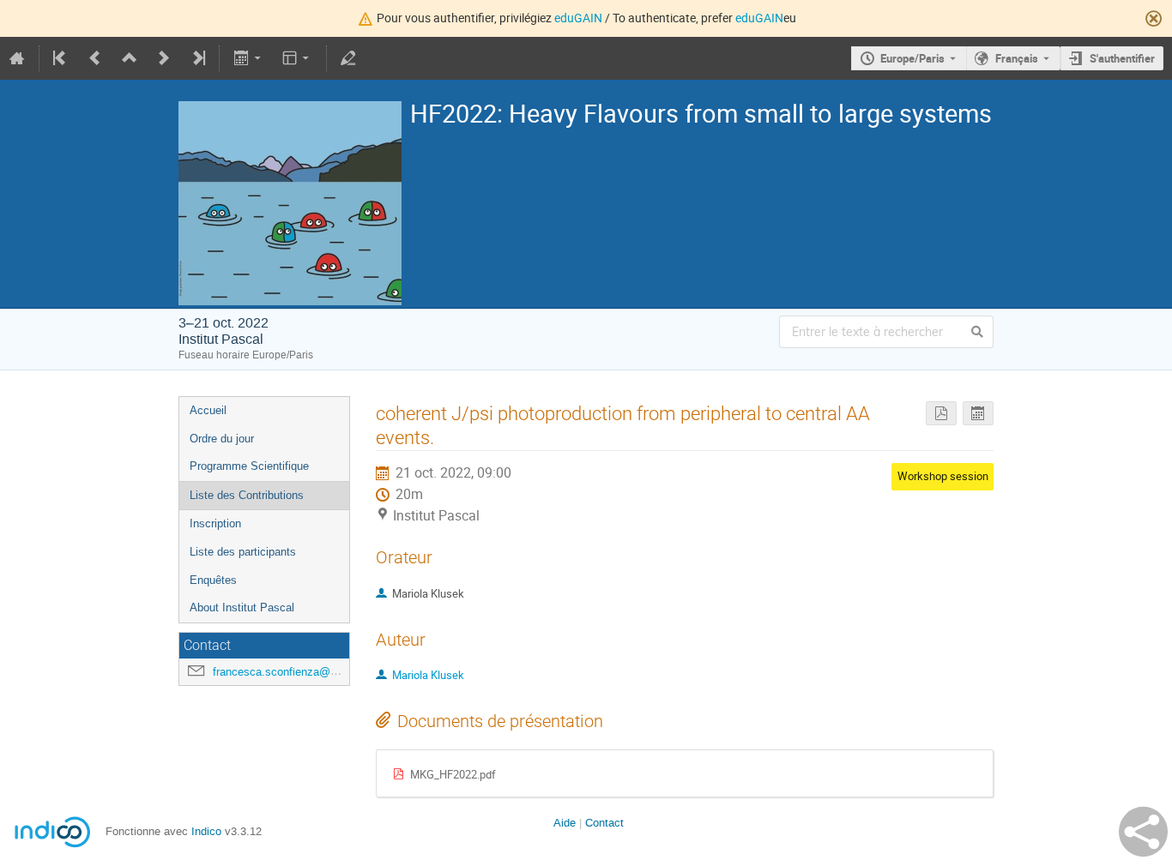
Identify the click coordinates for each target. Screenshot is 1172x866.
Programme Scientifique (249, 466)
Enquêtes (213, 580)
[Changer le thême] (297, 58)
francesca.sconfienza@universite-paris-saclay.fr (332, 672)
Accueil (208, 410)
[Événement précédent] (95, 58)
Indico (206, 831)
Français (1016, 58)
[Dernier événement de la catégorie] (197, 58)
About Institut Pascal (242, 607)
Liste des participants (243, 551)
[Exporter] (248, 58)
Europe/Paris (912, 58)
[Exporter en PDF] (941, 413)
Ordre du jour (222, 438)
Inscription (215, 523)
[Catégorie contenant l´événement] (129, 58)
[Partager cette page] (1143, 831)
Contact (604, 822)
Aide (564, 822)
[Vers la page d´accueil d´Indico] (17, 58)
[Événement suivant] (164, 58)
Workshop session (942, 476)
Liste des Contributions (247, 495)
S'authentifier (1122, 58)
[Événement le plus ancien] (61, 58)
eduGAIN (578, 17)
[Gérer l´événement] (348, 58)
